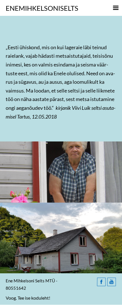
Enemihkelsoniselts (42, 8)
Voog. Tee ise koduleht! (28, 297)
